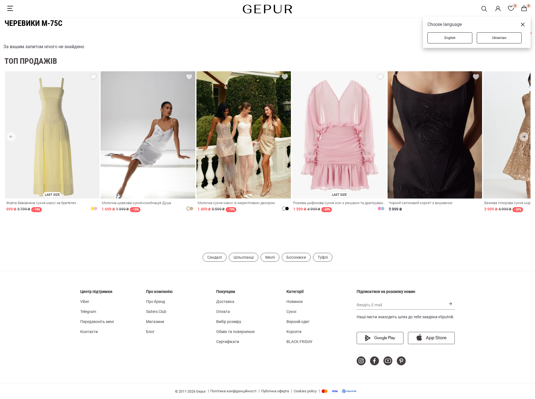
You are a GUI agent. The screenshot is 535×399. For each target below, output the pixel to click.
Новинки (294, 301)
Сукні (291, 311)
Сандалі (214, 257)
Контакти (89, 331)
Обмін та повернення (235, 331)
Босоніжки (296, 257)
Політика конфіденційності (233, 391)
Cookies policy (305, 391)
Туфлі (323, 257)
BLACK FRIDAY (299, 341)
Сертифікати (227, 341)
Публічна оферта (275, 391)
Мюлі (270, 257)
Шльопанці (244, 257)
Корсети (293, 331)
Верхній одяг (298, 321)
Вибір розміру (228, 321)
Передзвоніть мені (97, 321)
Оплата (223, 311)
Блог (150, 331)
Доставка (225, 301)
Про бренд (155, 301)
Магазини (155, 321)
